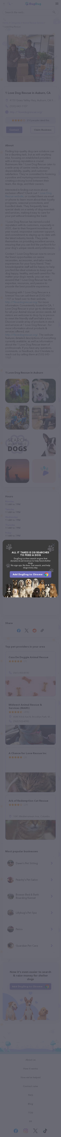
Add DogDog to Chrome (27, 574)
